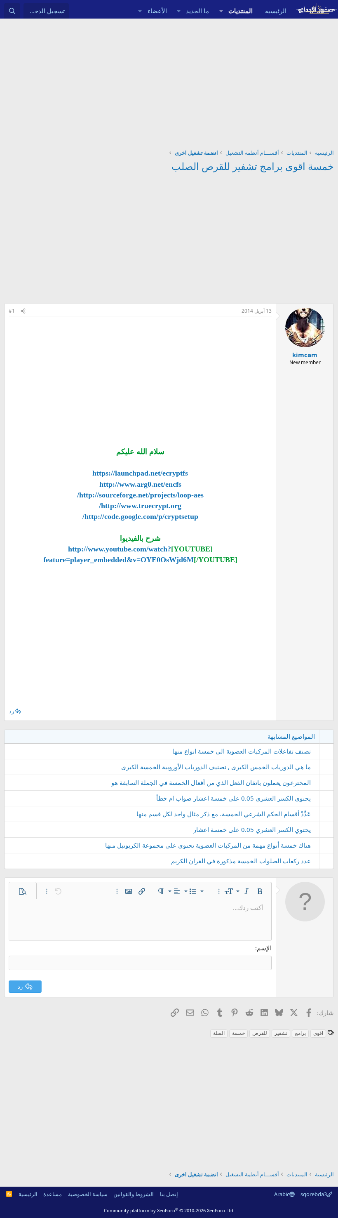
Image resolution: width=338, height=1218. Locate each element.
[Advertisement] (169, 80)
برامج (300, 1033)
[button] (221, 11)
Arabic (281, 1194)
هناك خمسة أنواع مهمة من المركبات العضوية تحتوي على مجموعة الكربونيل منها (208, 845)
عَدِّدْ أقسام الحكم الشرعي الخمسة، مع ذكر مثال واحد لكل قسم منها (223, 814)
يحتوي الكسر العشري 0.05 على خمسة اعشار (252, 829)
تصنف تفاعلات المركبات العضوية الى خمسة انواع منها (241, 751)
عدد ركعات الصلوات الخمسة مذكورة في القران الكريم (241, 861)
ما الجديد (197, 11)
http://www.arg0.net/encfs (140, 484)
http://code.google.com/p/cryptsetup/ (140, 516)
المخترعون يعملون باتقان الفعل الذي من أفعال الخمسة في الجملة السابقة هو (211, 782)
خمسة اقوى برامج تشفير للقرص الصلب (252, 166)
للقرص (259, 1033)
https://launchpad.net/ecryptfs (140, 473)
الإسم (264, 948)
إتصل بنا (169, 1194)
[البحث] (12, 11)
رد (11, 711)
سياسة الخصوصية (88, 1194)
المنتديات (240, 11)
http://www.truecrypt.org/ (140, 506)
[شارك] (23, 311)
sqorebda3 (313, 1194)
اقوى (318, 1033)
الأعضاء (157, 11)
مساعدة (52, 1194)
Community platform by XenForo (169, 1210)
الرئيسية (275, 11)
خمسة (238, 1033)
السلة (219, 1033)
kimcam (304, 355)
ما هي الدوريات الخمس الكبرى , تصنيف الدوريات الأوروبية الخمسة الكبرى (216, 767)
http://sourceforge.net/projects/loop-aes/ (140, 495)
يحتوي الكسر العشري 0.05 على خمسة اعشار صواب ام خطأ (233, 798)
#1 (12, 310)
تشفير (281, 1033)
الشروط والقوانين (133, 1194)
